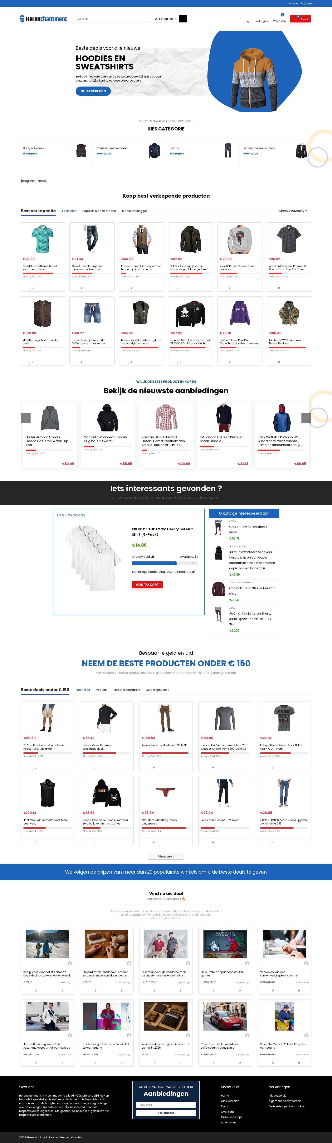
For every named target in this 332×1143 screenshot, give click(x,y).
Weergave (30, 153)
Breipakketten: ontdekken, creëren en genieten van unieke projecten (106, 973)
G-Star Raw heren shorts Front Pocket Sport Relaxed (43, 747)
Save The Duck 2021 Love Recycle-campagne (283, 1046)
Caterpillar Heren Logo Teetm (159, 529)
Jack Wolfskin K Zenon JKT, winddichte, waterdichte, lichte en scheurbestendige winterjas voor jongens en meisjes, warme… (222, 445)
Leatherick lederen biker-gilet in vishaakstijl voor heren (141, 341)
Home (225, 1096)
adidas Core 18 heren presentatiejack (97, 747)
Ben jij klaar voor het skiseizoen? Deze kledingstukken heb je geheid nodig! (46, 975)
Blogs (224, 1106)
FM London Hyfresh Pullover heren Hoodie (163, 439)
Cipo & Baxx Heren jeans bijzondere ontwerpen (87, 267)
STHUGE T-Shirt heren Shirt (279, 437)
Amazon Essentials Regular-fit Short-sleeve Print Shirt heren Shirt (287, 269)
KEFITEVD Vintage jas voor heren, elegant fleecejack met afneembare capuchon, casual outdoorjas (190, 270)
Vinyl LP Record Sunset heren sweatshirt (238, 267)
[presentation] (26, 418)
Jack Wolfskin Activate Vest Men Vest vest (45, 821)
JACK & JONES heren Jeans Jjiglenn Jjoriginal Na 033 (283, 821)
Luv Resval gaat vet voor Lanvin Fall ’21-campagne (106, 1046)
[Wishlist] (262, 17)
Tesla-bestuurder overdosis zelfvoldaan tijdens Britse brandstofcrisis (219, 1047)
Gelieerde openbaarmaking (287, 1106)
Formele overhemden (241, 582)
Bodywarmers (237, 546)
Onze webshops (231, 1117)
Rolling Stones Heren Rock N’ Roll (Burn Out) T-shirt (281, 747)
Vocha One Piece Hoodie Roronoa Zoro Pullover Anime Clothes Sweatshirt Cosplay (105, 823)
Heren (232, 521)
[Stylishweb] (70, 964)
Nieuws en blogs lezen (300, 3)
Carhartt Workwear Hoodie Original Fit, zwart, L (47, 439)
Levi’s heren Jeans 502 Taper (220, 820)
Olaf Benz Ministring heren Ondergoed (159, 821)
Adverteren (228, 1122)
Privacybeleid (277, 1096)
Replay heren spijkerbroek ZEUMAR (164, 745)
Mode (145, 1054)
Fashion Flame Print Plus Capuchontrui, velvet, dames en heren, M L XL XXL (240, 343)
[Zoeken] (183, 18)
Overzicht (227, 1112)
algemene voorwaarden (285, 1101)
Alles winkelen (230, 1101)
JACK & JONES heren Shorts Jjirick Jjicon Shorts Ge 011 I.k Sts (250, 618)
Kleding (27, 982)
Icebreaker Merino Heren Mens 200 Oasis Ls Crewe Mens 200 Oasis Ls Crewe (224, 748)
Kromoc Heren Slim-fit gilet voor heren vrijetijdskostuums (141, 267)
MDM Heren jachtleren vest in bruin (41, 341)
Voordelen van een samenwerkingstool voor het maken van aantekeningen (279, 975)
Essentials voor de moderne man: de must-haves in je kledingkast (164, 973)
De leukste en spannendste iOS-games (222, 973)
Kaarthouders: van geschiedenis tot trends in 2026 (165, 1046)
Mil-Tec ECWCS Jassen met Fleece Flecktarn (286, 341)
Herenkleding (149, 982)
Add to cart (147, 579)
